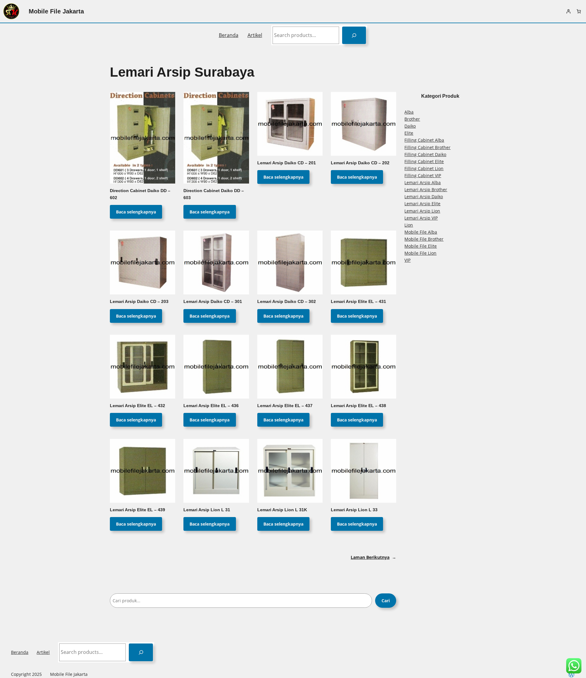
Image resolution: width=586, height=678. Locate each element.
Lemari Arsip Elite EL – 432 (137, 405)
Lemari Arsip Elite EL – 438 (358, 405)
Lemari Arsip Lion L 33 (354, 510)
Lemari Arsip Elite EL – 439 (137, 510)
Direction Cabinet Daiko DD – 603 (213, 194)
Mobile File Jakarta (56, 11)
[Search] (354, 35)
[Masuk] (568, 11)
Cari (386, 600)
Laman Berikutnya (373, 557)
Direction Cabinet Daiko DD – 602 (140, 194)
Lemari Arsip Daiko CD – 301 (212, 301)
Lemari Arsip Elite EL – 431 (358, 301)
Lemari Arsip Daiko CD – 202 (360, 163)
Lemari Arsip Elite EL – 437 (285, 405)
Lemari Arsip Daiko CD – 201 (286, 163)
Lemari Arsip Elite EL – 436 (211, 405)
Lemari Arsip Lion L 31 (206, 510)
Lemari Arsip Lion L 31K (282, 510)
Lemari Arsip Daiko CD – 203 (139, 301)
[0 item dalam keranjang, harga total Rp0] (578, 11)
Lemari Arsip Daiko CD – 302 (286, 301)
